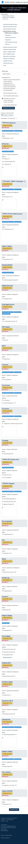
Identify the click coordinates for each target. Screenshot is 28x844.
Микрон (12, 483)
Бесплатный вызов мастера (11, 96)
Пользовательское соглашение (8, 827)
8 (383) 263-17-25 (7, 703)
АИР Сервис (6, 327)
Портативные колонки (11, 42)
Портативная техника (8, 16)
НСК (3, 540)
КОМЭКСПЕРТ (6, 663)
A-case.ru (5, 596)
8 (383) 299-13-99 (7, 387)
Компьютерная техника (9, 29)
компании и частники (9, 98)
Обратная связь (5, 837)
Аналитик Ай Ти (7, 701)
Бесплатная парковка (9, 88)
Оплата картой (7, 81)
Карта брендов (4, 830)
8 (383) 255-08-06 (7, 754)
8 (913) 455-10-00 (7, 599)
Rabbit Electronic (7, 286)
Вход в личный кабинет (6, 835)
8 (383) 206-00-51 (7, 248)
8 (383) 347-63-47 (7, 793)
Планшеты (8, 35)
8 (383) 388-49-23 (7, 216)
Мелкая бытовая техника (10, 26)
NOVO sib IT (15, 459)
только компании (8, 100)
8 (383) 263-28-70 (7, 329)
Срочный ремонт (8, 90)
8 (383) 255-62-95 (7, 684)
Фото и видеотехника (9, 54)
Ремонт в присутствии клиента (12, 79)
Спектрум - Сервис (21, 181)
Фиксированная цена (9, 85)
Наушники (8, 40)
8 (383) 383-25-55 (7, 774)
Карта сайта (4, 829)
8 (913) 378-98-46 (7, 411)
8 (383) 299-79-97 (7, 523)
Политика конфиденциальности (8, 826)
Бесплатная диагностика (10, 93)
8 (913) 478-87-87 (7, 348)
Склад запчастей (8, 83)
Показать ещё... (14, 809)
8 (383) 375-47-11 (7, 146)
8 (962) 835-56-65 (7, 288)
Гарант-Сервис (7, 246)
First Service (6, 385)
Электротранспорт (8, 63)
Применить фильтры (8, 108)
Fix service (5, 409)
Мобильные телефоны (8, 17)
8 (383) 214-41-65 (7, 561)
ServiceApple (6, 636)
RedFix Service (17, 214)
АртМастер (5, 578)
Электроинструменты (9, 58)
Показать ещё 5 (7, 657)
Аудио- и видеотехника (9, 51)
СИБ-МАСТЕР (6, 719)
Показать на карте (8, 115)
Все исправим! (7, 521)
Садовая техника (7, 61)
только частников (8, 102)
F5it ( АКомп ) (6, 772)
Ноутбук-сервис (7, 682)
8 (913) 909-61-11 (7, 580)
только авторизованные (10, 105)
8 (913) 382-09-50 (7, 722)
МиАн (4, 559)
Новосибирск (4, 14)
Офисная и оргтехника (9, 56)
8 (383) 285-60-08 (7, 184)
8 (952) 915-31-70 (7, 367)
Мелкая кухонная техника (10, 47)
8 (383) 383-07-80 (7, 486)
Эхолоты (7, 44)
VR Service (5, 144)
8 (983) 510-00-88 (7, 267)
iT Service (5, 365)
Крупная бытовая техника (10, 24)
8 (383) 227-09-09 (7, 125)
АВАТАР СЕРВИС (7, 751)
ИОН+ (4, 346)
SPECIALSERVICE (7, 265)
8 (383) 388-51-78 (7, 462)
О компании (4, 824)
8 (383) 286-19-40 (7, 638)
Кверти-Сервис (7, 615)
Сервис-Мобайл (7, 791)
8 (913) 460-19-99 (7, 443)
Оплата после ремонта (10, 86)
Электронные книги (10, 37)
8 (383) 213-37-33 (7, 306)
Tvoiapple (5, 440)
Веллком (12, 123)
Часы (4, 65)
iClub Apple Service (8, 304)
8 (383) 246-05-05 (7, 665)
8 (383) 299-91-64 (7, 542)
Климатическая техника (9, 49)
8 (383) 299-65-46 (7, 618)
